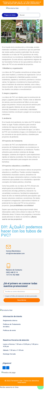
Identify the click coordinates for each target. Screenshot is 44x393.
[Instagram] (7, 367)
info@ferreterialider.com (15, 253)
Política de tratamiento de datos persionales (24, 296)
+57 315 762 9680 (12, 275)
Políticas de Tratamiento (12, 324)
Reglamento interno (10, 320)
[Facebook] (4, 367)
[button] (28, 8)
